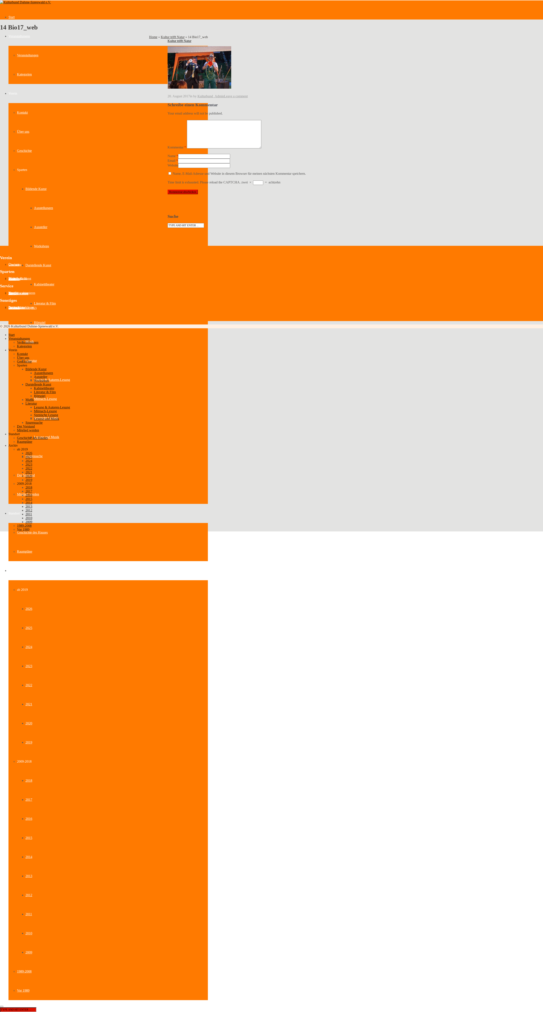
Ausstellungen (43, 208)
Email (171, 160)
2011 (28, 914)
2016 (28, 819)
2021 (28, 704)
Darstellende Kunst (38, 265)
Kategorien (24, 74)
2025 (28, 628)
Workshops (41, 246)
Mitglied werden (28, 430)
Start (11, 17)
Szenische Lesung (46, 415)
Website (173, 165)
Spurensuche (34, 456)
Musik (29, 399)
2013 (28, 876)
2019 (28, 742)
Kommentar (177, 147)
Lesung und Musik (46, 419)
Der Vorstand (26, 426)
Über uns (23, 131)
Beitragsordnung (18, 293)
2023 (28, 666)
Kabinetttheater (44, 284)
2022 (28, 685)
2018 (28, 780)
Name (172, 156)
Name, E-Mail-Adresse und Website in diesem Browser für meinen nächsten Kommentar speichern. (239, 173)
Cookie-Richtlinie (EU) (22, 308)
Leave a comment (236, 96)
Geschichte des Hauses (32, 532)
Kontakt (22, 112)
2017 (28, 799)
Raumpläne (24, 551)
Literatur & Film (45, 303)
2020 (28, 723)
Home (153, 37)
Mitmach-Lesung (45, 399)
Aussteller (40, 227)
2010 (28, 933)
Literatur (31, 403)
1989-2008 (24, 971)
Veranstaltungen (19, 36)
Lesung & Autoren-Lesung (52, 380)
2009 (28, 952)
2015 (28, 838)
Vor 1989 (23, 990)
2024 (28, 647)
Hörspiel (39, 322)
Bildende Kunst (35, 189)
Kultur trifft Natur (173, 37)
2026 (28, 609)
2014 (28, 857)
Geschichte (24, 150)
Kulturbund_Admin (210, 96)
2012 (28, 895)
